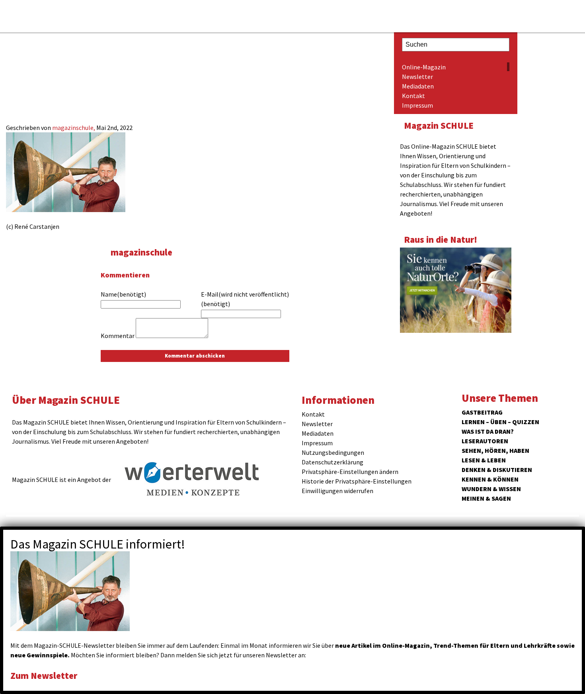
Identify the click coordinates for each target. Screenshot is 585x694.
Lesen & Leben (484, 460)
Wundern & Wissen (491, 489)
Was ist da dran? (488, 431)
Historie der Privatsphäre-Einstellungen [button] (356, 481)
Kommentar (118, 336)
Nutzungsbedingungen (333, 452)
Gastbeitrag (482, 412)
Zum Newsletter (43, 675)
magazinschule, (74, 128)
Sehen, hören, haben (495, 450)
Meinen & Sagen (486, 498)
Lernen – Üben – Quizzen (500, 422)
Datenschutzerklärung (332, 462)
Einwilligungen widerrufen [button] (337, 491)
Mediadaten (418, 86)
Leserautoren (485, 441)
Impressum (417, 105)
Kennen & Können (490, 479)
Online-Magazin (424, 67)
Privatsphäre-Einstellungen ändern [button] (350, 472)
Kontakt (413, 96)
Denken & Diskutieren (497, 470)
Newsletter (417, 77)
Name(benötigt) (123, 294)
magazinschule (141, 252)
